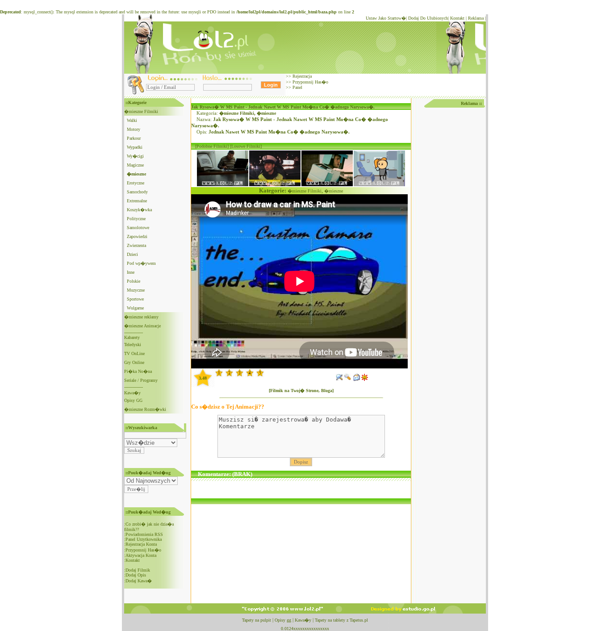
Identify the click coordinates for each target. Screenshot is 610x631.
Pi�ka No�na (138, 371)
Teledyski (132, 344)
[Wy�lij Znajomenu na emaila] (356, 379)
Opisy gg (283, 620)
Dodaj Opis (135, 574)
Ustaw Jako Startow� (386, 18)
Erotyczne (135, 182)
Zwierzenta (136, 245)
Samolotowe (138, 227)
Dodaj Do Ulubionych (428, 18)
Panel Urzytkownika (143, 539)
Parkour (134, 138)
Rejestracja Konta (141, 544)
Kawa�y (132, 392)
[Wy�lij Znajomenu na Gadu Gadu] (364, 379)
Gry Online (134, 362)
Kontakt (457, 18)
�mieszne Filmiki (141, 111)
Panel (296, 87)
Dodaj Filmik (137, 570)
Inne (130, 272)
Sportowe (135, 299)
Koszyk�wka (139, 209)
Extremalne (137, 200)
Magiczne (135, 165)
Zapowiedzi (137, 236)
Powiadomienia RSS (144, 534)
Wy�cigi (135, 156)
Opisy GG (133, 400)
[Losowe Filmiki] (246, 146)
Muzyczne (136, 290)
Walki (132, 120)
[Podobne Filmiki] (212, 146)
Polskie (133, 281)
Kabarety (132, 337)
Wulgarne (135, 307)
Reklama (476, 18)
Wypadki (134, 147)
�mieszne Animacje (142, 325)
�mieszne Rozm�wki (145, 409)
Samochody (137, 191)
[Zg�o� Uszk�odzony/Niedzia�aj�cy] (347, 379)
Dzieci (132, 254)
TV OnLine (134, 353)
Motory (133, 129)
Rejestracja (301, 76)
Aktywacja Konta (140, 555)
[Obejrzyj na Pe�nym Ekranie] (339, 379)
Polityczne (136, 218)
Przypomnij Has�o (309, 81)
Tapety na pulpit (256, 620)
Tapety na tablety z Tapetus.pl (341, 620)
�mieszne (266, 113)
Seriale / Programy (141, 380)
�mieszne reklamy (141, 316)
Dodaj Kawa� (138, 580)
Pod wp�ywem (141, 263)
